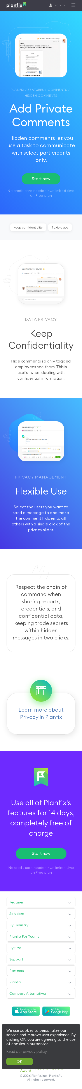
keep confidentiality (28, 227)
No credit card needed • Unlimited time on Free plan (41, 870)
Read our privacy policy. (26, 1051)
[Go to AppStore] (26, 1011)
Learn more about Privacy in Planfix (41, 713)
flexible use (60, 227)
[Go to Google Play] (56, 1011)
